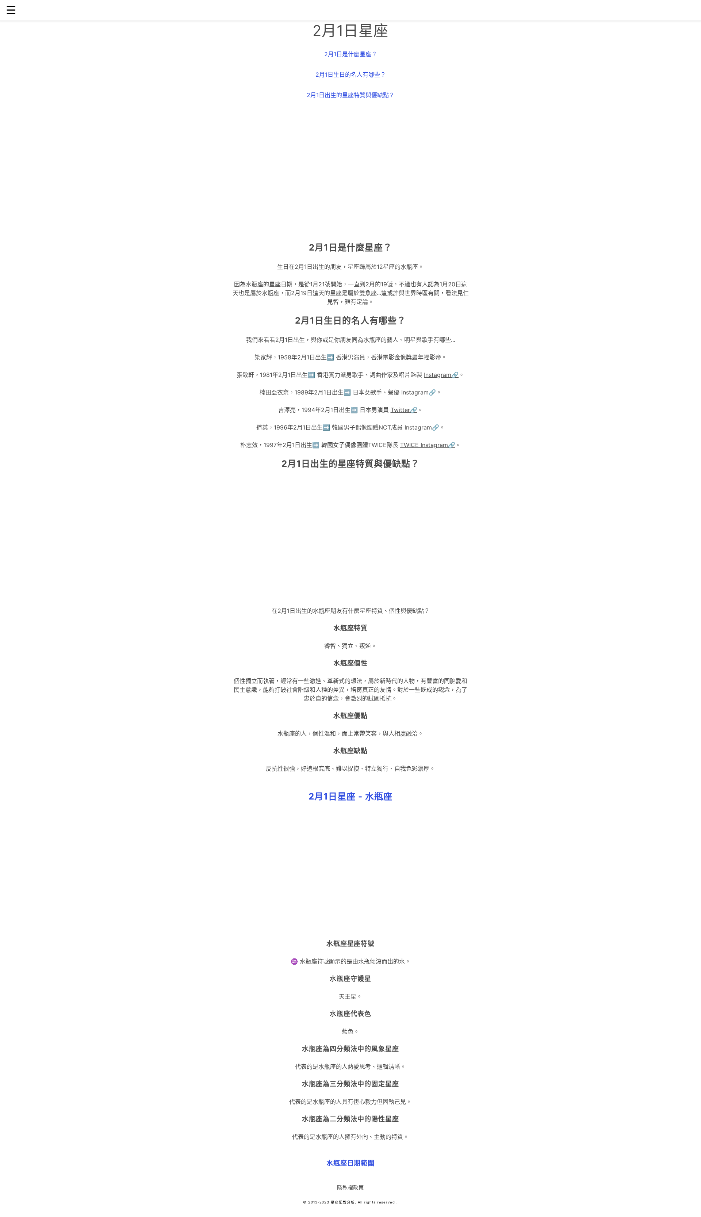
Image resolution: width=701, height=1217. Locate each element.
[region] (350, 172)
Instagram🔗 (441, 374)
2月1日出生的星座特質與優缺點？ (351, 95)
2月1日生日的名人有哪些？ (350, 74)
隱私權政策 (350, 1187)
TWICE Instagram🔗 (427, 445)
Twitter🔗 (404, 409)
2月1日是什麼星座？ (350, 54)
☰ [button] (11, 10)
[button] (350, 797)
